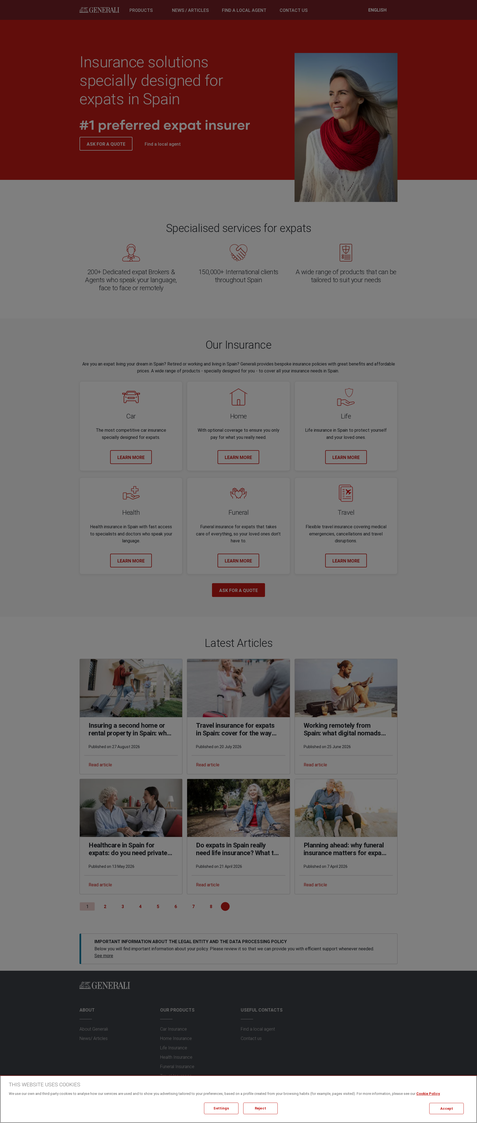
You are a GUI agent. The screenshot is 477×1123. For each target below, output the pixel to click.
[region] (238, 1099)
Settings (221, 1108)
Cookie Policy (428, 1094)
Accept (446, 1108)
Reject (260, 1108)
